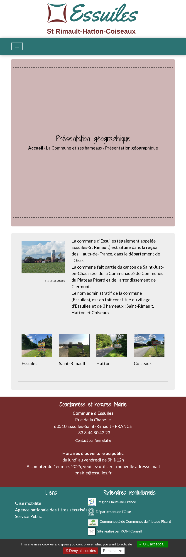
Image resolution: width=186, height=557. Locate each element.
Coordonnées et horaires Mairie (93, 404)
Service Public (28, 516)
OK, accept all (153, 544)
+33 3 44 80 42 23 (93, 432)
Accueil (35, 147)
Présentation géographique (131, 147)
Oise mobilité (28, 503)
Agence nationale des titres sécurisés (51, 509)
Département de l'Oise (113, 511)
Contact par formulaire (93, 440)
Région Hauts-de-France (117, 502)
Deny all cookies (82, 551)
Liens (51, 492)
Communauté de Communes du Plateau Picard (135, 521)
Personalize (112, 551)
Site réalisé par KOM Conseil (119, 531)
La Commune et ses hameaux (74, 147)
